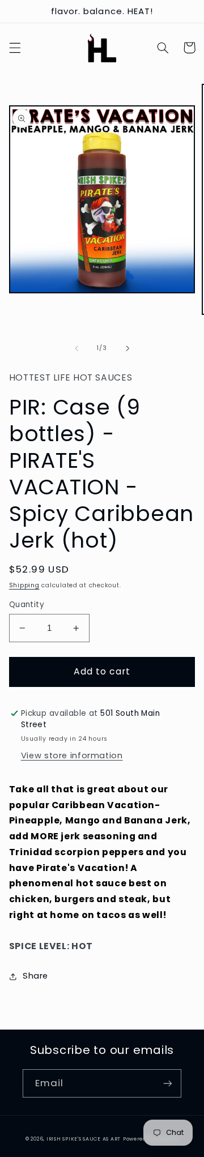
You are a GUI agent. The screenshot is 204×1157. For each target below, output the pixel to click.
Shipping (24, 585)
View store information (72, 755)
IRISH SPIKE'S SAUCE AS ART (83, 1138)
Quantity (26, 604)
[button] (15, 48)
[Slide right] (127, 348)
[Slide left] (76, 348)
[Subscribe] (168, 1083)
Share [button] (35, 975)
